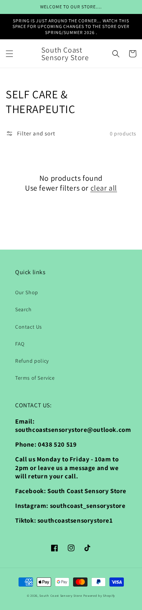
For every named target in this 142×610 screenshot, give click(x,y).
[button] (9, 53)
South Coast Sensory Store (61, 595)
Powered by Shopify (99, 595)
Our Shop (26, 292)
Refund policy (32, 360)
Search (23, 309)
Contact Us (28, 326)
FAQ (20, 343)
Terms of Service (35, 377)
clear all (104, 188)
